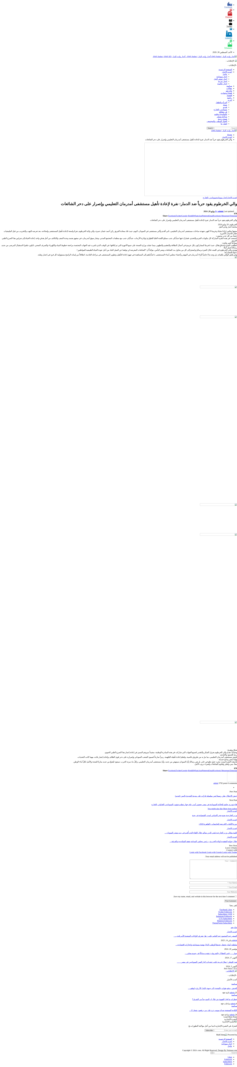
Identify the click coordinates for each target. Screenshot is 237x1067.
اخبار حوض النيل (220, 79)
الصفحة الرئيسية (225, 69)
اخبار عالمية (222, 84)
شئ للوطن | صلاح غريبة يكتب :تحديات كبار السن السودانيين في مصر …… (207, 962)
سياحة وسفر (222, 117)
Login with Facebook (198, 852)
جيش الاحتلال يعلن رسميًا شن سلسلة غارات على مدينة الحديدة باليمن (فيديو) (206, 796)
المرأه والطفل (221, 102)
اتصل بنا (224, 124)
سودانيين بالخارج (220, 109)
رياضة (229, 98)
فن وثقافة (223, 112)
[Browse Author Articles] (232, 781)
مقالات (229, 88)
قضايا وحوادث (226, 93)
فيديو (225, 107)
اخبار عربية (222, 81)
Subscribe (209, 1030)
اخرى (230, 100)
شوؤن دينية (222, 119)
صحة (225, 105)
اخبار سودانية (222, 77)
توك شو (229, 91)
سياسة (229, 86)
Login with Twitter (229, 852)
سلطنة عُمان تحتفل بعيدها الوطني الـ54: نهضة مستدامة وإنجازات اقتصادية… (206, 945)
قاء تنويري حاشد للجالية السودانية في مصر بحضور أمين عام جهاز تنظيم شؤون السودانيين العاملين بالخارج (194, 804)
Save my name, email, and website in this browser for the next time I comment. (204, 896)
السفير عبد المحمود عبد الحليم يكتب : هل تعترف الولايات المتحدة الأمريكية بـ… (205, 936)
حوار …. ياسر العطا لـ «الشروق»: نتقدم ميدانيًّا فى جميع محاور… (211, 953)
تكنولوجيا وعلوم (220, 114)
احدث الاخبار (227, 72)
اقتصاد (229, 95)
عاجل (225, 74)
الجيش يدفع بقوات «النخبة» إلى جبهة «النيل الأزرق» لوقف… (212, 988)
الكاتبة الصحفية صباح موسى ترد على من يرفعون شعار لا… (213, 1010)
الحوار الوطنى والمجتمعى (217, 121)
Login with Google (214, 852)
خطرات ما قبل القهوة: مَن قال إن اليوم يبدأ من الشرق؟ (214, 999)
